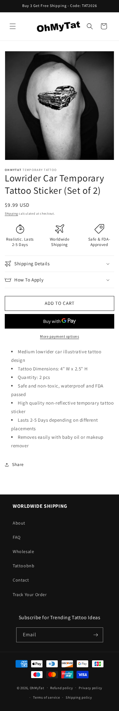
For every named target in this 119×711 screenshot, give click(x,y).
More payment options (59, 336)
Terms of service (46, 697)
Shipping (11, 213)
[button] (13, 26)
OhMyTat (37, 687)
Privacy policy (90, 688)
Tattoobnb (23, 566)
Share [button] (18, 464)
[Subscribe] (96, 634)
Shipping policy (79, 697)
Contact (21, 580)
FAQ (17, 537)
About (19, 523)
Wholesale (23, 551)
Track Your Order (30, 594)
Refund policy (61, 688)
